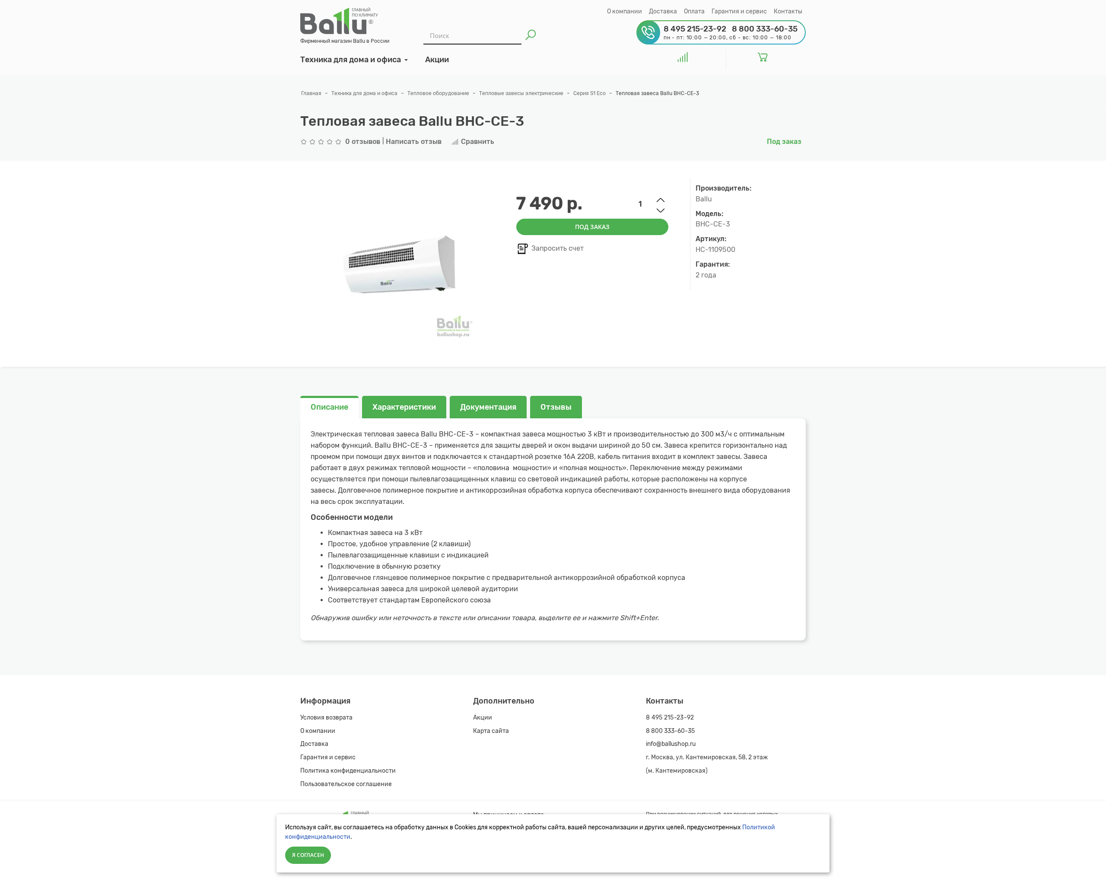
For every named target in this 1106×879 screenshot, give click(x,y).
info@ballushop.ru (671, 744)
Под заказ (592, 227)
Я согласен (308, 855)
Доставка (663, 11)
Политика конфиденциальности (348, 770)
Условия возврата (326, 717)
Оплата (694, 11)
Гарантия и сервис (739, 11)
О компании (624, 11)
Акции (482, 717)
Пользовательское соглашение (346, 784)
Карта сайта (491, 731)
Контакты (788, 11)
